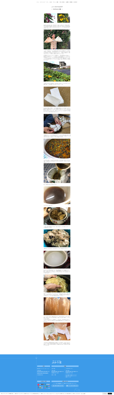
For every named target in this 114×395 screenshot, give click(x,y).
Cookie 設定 (105, 393)
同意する (110, 393)
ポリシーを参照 (83, 393)
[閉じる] (112, 393)
